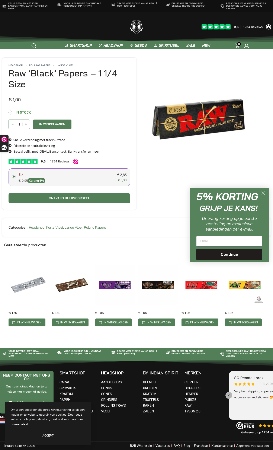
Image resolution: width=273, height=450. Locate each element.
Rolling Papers (40, 65)
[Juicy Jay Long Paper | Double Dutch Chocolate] (158, 285)
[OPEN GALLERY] (198, 119)
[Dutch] (3, 421)
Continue (229, 254)
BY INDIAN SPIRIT (161, 372)
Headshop (16, 65)
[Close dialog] (263, 193)
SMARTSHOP (73, 372)
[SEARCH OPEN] (33, 45)
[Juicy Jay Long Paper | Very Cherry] (201, 285)
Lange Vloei (65, 65)
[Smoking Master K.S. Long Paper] (28, 285)
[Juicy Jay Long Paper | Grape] (115, 285)
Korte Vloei (54, 227)
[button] (27, 322)
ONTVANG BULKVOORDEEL (69, 198)
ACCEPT (48, 435)
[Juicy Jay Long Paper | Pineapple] (244, 285)
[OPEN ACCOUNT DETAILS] (246, 46)
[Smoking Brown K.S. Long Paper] (71, 285)
